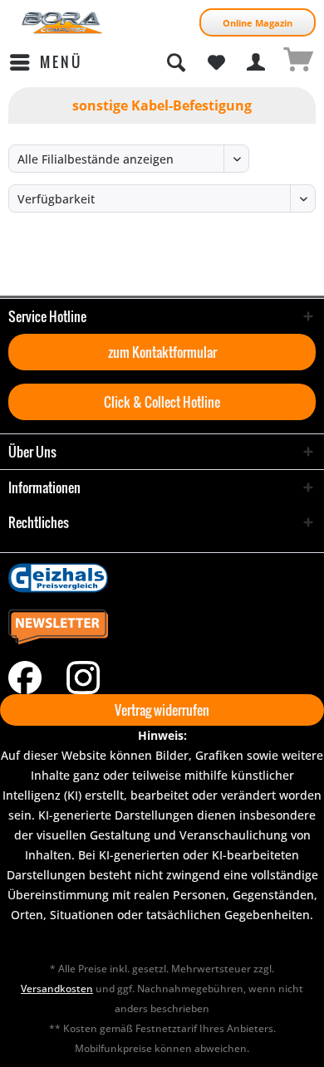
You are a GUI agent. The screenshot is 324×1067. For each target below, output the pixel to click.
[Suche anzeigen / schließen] (175, 62)
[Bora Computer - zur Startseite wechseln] (62, 22)
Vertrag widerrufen (162, 710)
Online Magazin (257, 23)
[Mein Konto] (256, 62)
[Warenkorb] (297, 62)
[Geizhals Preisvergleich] (162, 578)
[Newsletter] (162, 628)
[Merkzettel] (216, 62)
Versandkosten (57, 988)
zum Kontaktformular (162, 352)
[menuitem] (45, 62)
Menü (61, 61)
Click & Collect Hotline (162, 402)
